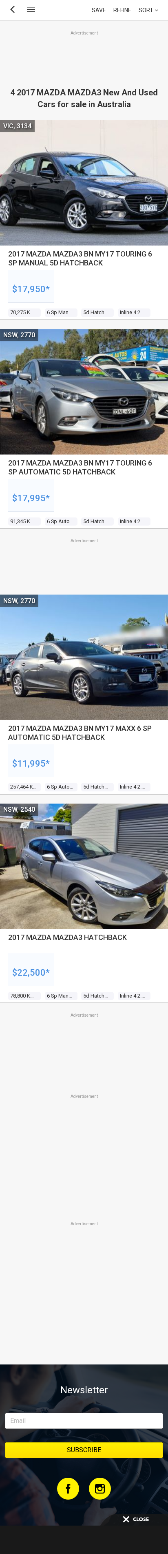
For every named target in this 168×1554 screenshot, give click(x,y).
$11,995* (31, 764)
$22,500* (31, 973)
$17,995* (31, 498)
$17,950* (31, 289)
